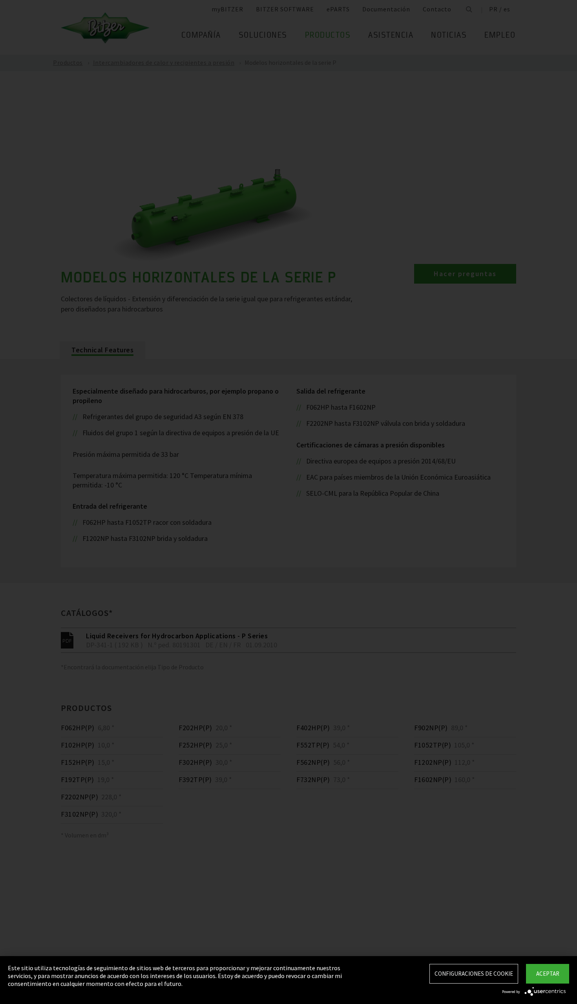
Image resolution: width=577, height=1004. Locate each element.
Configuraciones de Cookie (474, 973)
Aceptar (547, 973)
